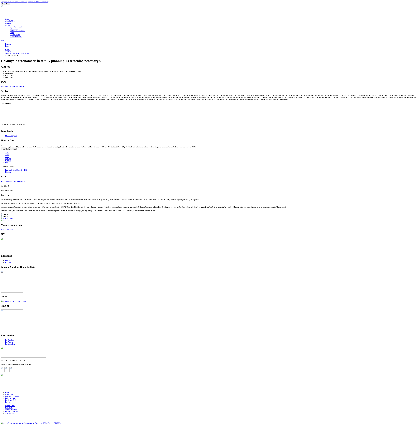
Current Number (11, 410)
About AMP (9, 394)
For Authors (9, 342)
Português (8, 262)
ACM (7, 153)
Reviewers (8, 408)
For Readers (9, 340)
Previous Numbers (11, 412)
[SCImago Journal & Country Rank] (13, 301)
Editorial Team (15, 35)
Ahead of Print (10, 21)
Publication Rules (11, 400)
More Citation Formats (9, 149)
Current (7, 19)
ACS (7, 155)
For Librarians (10, 344)
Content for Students (12, 396)
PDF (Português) (11, 136)
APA (7, 157)
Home (7, 50)
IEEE (7, 163)
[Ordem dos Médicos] (7, 251)
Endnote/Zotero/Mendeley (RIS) (16, 170)
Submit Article (10, 406)
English (7, 260)
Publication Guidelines (17, 31)
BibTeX (8, 172)
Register (8, 44)
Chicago (8, 159)
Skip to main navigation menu (25, 2)
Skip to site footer (42, 2)
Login (7, 46)
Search (3, 40)
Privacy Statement (16, 37)
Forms (12, 33)
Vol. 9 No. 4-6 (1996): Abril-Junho (17, 54)
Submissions (14, 29)
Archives (8, 23)
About (7, 25)
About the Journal (16, 27)
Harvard (8, 161)
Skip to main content (8, 2)
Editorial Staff (10, 398)
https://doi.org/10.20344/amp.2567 (13, 86)
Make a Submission (7, 229)
